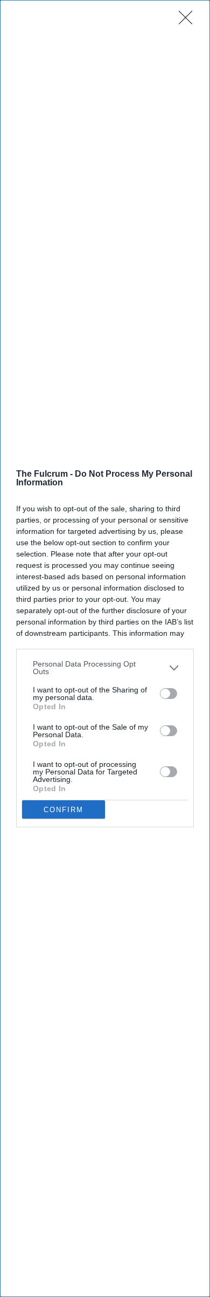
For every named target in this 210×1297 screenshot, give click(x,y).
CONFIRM (63, 810)
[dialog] (105, 648)
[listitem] (105, 667)
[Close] (189, 21)
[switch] (168, 693)
